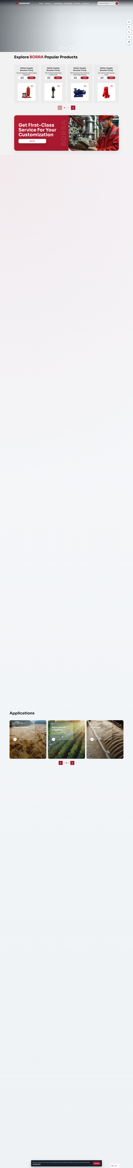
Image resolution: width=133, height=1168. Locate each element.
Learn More (15, 31)
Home (41, 3)
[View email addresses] (129, 37)
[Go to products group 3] (68, 107)
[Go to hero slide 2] (66, 47)
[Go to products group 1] (64, 107)
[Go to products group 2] (66, 107)
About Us (77, 3)
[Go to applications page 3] (68, 762)
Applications (58, 3)
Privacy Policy (36, 1164)
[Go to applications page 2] (66, 762)
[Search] (117, 3)
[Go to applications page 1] (64, 762)
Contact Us (85, 3)
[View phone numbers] (129, 32)
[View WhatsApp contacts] (129, 27)
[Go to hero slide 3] (68, 47)
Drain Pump (26, 68)
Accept (96, 1163)
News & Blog (68, 3)
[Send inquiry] (129, 22)
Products (48, 3)
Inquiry (31, 77)
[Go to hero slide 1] (64, 47)
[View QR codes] (129, 42)
